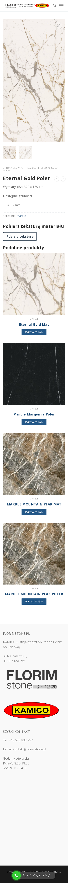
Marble (31, 167)
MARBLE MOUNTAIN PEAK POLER (34, 594)
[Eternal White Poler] (63, 180)
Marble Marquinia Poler (34, 414)
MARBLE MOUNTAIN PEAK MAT (34, 504)
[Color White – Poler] (56, 180)
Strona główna (13, 167)
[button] (58, 25)
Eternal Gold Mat (34, 324)
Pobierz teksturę (19, 236)
